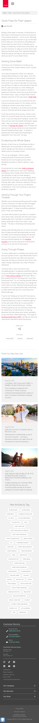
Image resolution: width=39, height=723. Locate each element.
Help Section (7, 669)
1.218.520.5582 (14, 642)
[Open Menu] (12, 3)
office (30, 579)
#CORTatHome (13, 510)
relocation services (19, 596)
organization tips (14, 592)
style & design (25, 608)
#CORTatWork (26, 510)
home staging (12, 571)
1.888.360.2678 (14, 631)
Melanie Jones (14, 575)
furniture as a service (25, 546)
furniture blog (12, 551)
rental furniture (14, 600)
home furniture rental (19, 567)
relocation (27, 592)
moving (20, 338)
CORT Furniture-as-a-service (19, 530)
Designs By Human (16, 126)
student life (13, 608)
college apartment (24, 518)
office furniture (25, 583)
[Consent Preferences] (2, 720)
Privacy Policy (19, 708)
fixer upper (9, 338)
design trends (28, 538)
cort (25, 522)
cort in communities (13, 538)
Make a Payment (8, 672)
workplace (22, 612)
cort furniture (19, 526)
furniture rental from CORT (11, 317)
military (26, 575)
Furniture (10, 546)
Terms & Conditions (19, 711)
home (13, 555)
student (27, 600)
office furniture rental (19, 587)
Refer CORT (6, 677)
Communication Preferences (11, 679)
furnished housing (23, 542)
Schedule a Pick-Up (8, 674)
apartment (10, 514)
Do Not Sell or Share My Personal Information (19, 715)
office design (12, 583)
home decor (23, 555)
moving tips (19, 579)
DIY (11, 542)
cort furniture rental (19, 534)
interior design (26, 571)
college (11, 518)
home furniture (19, 563)
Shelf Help (32, 97)
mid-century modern (13, 276)
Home (5, 13)
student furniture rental (19, 604)
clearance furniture (25, 514)
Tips (9, 13)
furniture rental (26, 551)
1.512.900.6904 (14, 636)
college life (16, 522)
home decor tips (13, 559)
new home (30, 338)
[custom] (4, 662)
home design (27, 559)
